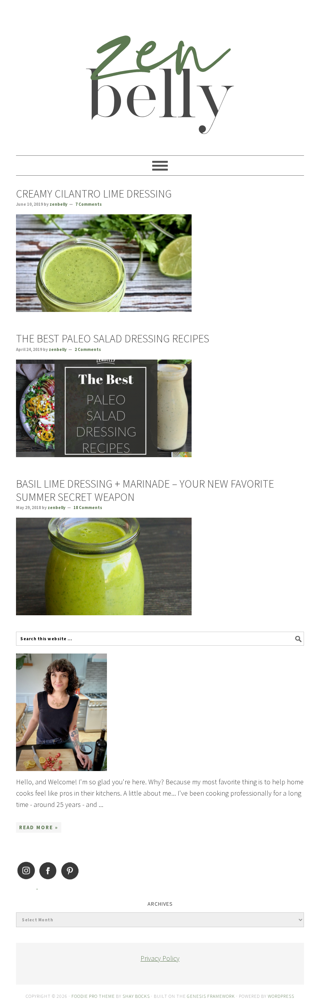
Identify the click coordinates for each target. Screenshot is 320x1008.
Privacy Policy (160, 958)
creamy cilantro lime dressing (94, 194)
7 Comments (88, 204)
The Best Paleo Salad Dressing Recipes (112, 338)
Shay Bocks (136, 996)
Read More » (38, 827)
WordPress (281, 996)
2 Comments (88, 349)
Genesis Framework (211, 996)
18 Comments (87, 507)
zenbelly (160, 74)
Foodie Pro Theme (93, 996)
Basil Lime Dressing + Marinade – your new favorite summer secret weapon (145, 490)
